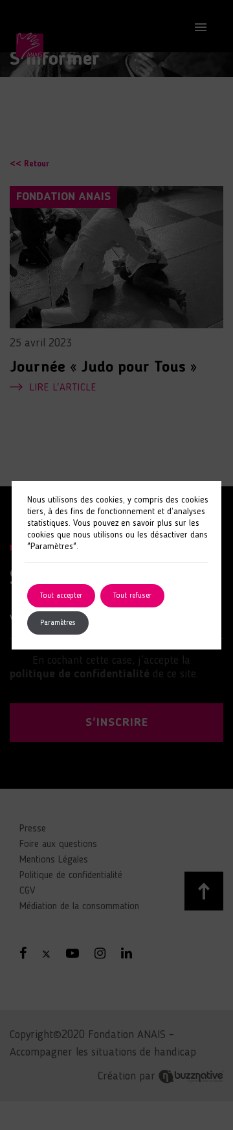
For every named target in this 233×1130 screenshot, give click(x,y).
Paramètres (58, 623)
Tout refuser (132, 596)
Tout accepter (61, 596)
